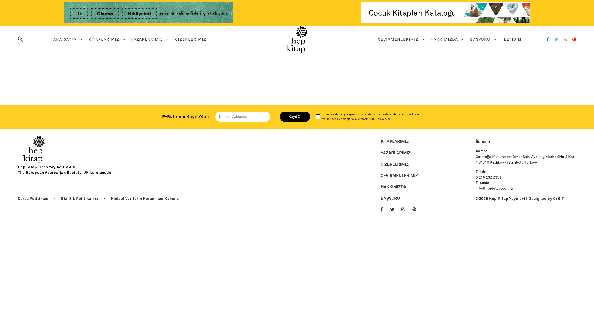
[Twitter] (556, 39)
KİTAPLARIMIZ (104, 39)
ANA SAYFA (65, 39)
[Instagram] (565, 39)
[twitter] (395, 209)
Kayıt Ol (294, 117)
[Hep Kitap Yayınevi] (34, 161)
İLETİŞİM (512, 39)
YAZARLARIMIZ (147, 39)
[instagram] (406, 209)
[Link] (148, 13)
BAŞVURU (480, 39)
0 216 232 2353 (488, 177)
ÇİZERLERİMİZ (190, 39)
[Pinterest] (574, 39)
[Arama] (20, 39)
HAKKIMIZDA (444, 39)
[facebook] (385, 209)
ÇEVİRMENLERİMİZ (398, 39)
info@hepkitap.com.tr (494, 188)
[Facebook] (548, 39)
